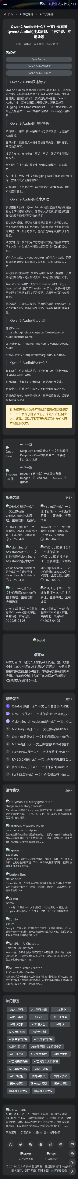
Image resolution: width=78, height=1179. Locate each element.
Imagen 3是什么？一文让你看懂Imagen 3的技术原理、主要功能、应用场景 (43, 478)
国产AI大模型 (39, 1083)
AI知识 (60, 1024)
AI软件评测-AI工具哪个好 (46, 1046)
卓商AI (27, 44)
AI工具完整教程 (18, 1061)
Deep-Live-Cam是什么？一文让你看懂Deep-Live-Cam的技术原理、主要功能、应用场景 (44, 455)
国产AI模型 (16, 1083)
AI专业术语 (60, 1017)
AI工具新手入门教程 (46, 1061)
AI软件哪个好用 (18, 1039)
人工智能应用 (39, 1009)
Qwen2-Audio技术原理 (39, 73)
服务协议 (40, 1132)
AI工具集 (16, 414)
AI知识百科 (16, 1024)
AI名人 (39, 1017)
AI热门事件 (16, 1017)
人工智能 (61, 1009)
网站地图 (43, 1170)
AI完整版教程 (39, 1054)
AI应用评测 (39, 1032)
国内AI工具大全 (43, 1091)
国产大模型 (61, 1083)
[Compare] (72, 1144)
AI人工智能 (16, 1009)
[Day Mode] (72, 1162)
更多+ (68, 497)
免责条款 (26, 1132)
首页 (10, 14)
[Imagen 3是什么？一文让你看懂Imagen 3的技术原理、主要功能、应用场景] (11, 474)
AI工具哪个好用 (43, 1039)
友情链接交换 (59, 1170)
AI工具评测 (46, 14)
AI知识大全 (38, 1024)
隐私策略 (11, 1132)
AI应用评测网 (17, 1032)
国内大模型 (60, 1076)
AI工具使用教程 (18, 1069)
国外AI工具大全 (18, 1091)
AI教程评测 (26, 14)
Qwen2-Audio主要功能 (39, 66)
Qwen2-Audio (39, 59)
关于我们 (54, 1132)
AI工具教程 (16, 1076)
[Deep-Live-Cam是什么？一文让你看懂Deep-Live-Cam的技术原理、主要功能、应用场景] (11, 452)
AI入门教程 (41, 1069)
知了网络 (30, 1170)
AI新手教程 (61, 1054)
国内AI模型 (38, 1076)
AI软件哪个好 (17, 1046)
